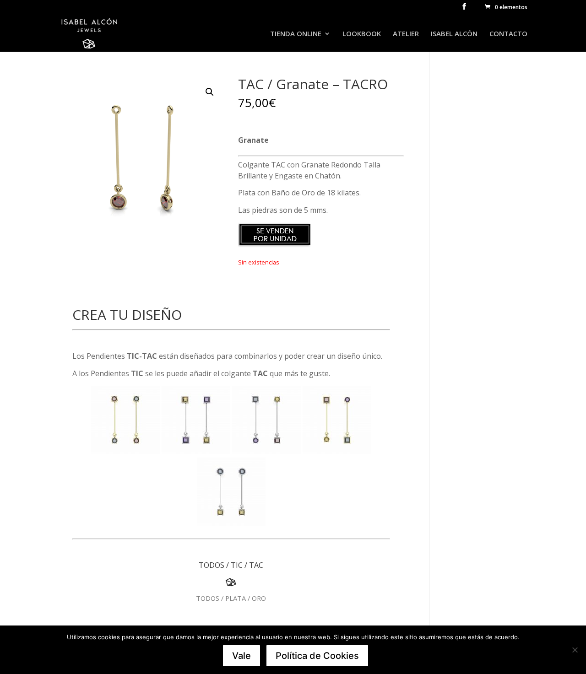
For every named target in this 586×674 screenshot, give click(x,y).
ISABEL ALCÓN (454, 34)
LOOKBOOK (361, 34)
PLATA (235, 598)
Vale (241, 655)
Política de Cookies (317, 655)
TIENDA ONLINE (295, 34)
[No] (574, 649)
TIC (237, 565)
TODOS (211, 565)
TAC (256, 565)
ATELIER (406, 34)
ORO (259, 598)
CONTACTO (508, 34)
